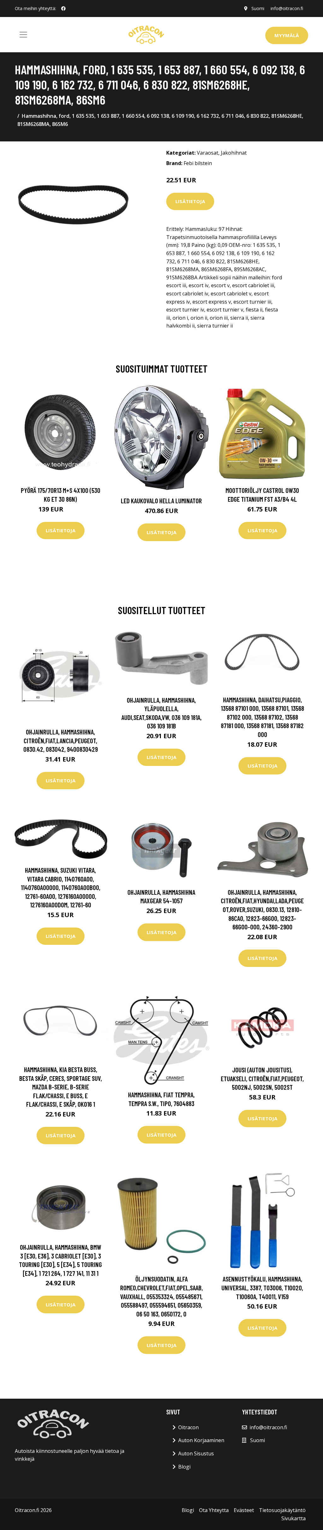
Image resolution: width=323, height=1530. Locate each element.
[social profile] (63, 8)
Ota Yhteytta (214, 1510)
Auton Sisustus (196, 1453)
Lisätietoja (190, 201)
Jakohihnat (234, 152)
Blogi (184, 1466)
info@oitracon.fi (287, 8)
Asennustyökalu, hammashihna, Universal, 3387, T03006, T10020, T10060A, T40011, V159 (262, 1287)
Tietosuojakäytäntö (282, 1510)
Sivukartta (293, 1518)
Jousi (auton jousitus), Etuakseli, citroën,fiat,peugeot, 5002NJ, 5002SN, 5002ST (262, 1078)
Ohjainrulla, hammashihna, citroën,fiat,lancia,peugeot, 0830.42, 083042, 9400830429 (60, 740)
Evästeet (244, 1510)
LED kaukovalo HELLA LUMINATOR (161, 501)
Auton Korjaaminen (201, 1440)
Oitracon (188, 1427)
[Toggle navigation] (23, 35)
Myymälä (286, 35)
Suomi (257, 8)
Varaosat (207, 152)
